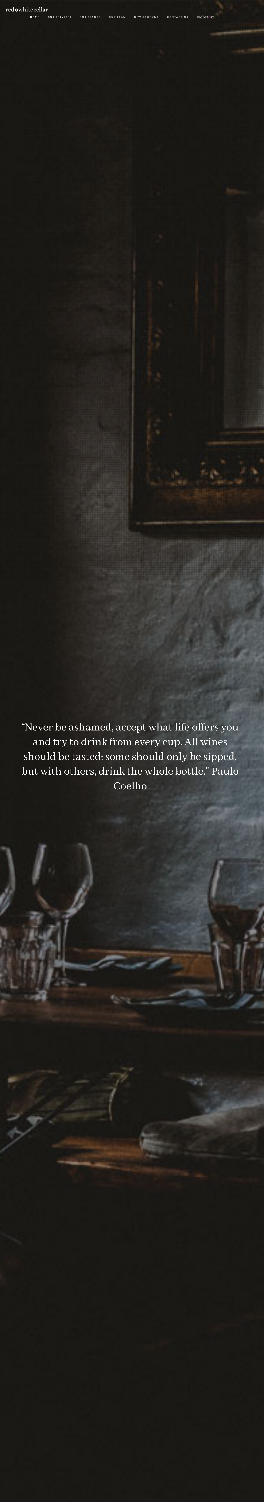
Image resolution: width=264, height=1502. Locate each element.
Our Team (117, 16)
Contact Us (177, 16)
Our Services (60, 16)
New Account (146, 16)
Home (35, 16)
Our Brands (90, 16)
